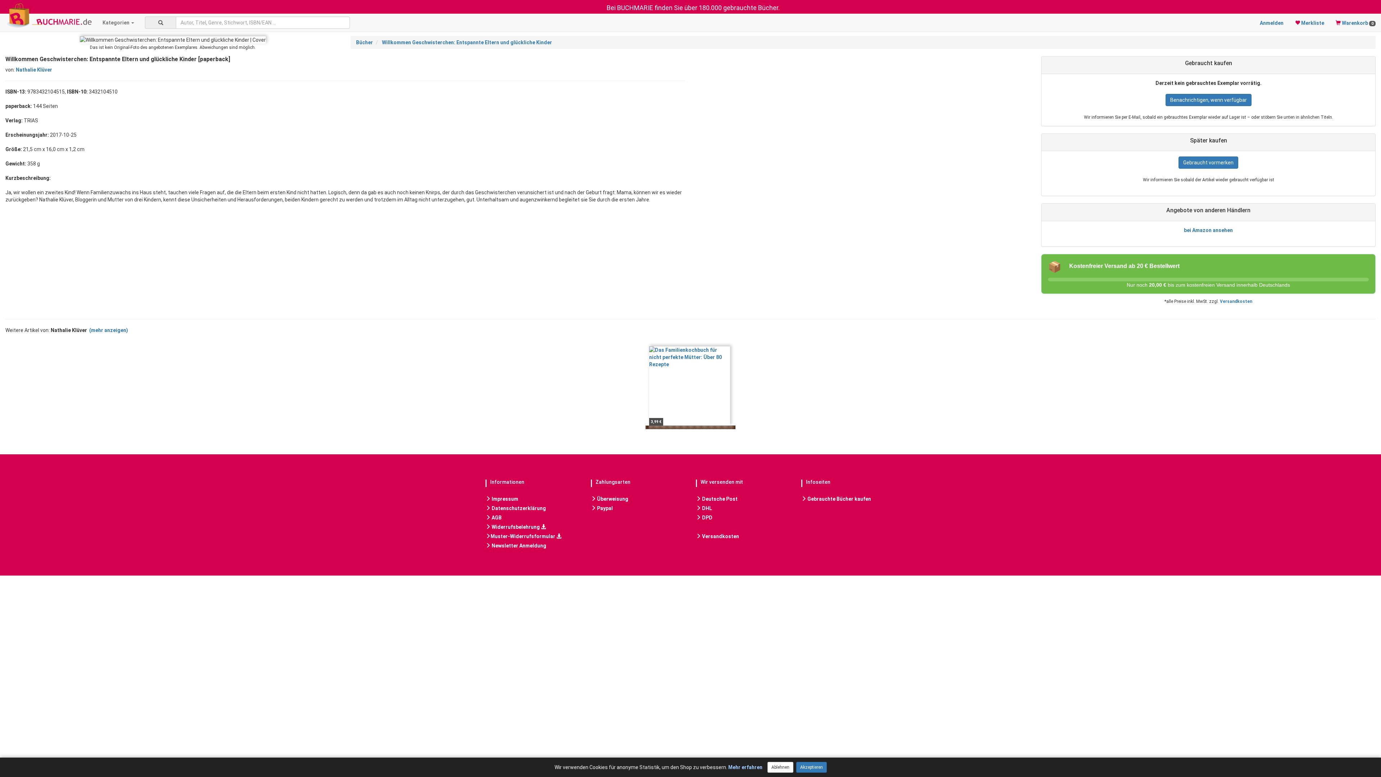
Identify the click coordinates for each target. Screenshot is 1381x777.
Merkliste (1312, 23)
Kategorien (116, 23)
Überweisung (612, 499)
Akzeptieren (811, 767)
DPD (706, 518)
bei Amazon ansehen (1208, 230)
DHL (706, 508)
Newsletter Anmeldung (518, 546)
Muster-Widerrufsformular (523, 536)
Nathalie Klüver (34, 70)
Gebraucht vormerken (1208, 162)
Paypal (604, 508)
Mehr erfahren (745, 767)
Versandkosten (1236, 301)
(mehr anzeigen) (108, 330)
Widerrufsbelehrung (516, 527)
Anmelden (1272, 23)
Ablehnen (780, 767)
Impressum (504, 499)
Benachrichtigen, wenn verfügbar (1208, 100)
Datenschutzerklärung (518, 508)
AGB (496, 518)
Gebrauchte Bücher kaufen (838, 499)
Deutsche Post (719, 499)
